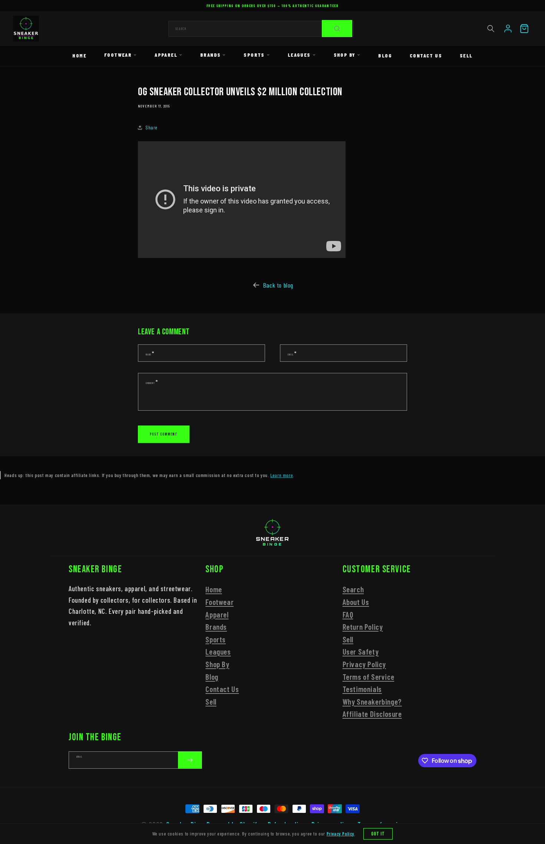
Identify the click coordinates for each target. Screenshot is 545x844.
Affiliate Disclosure (372, 714)
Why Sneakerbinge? (372, 701)
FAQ (348, 614)
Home (79, 55)
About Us (356, 601)
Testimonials (362, 689)
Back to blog (278, 285)
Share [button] (151, 127)
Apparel (166, 55)
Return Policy (363, 626)
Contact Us (426, 55)
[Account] (508, 28)
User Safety (361, 651)
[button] (491, 28)
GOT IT (378, 834)
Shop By (345, 55)
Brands (210, 55)
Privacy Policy (364, 664)
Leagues (299, 55)
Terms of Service (368, 676)
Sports (254, 55)
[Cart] (524, 28)
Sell (466, 55)
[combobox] (261, 29)
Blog (385, 55)
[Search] (337, 28)
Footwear (118, 55)
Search (353, 589)
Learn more (281, 475)
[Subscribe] (190, 760)
